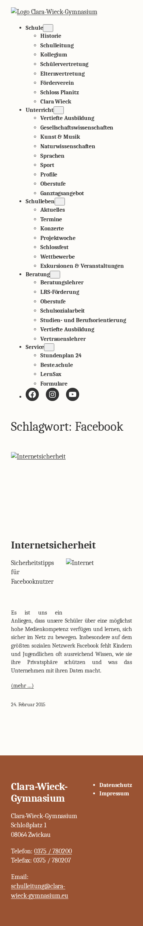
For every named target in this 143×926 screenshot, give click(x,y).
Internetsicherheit (53, 545)
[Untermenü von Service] (49, 347)
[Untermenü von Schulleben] (60, 201)
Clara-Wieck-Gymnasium (39, 792)
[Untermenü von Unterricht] (59, 110)
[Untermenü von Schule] (48, 28)
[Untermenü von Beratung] (55, 274)
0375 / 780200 (53, 851)
